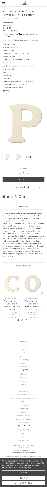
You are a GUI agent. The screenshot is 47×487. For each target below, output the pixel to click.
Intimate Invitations (23, 419)
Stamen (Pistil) (23, 409)
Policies (23, 353)
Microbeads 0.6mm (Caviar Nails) (24, 398)
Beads (23, 384)
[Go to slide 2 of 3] (22, 320)
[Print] (12, 196)
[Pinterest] (24, 196)
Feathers (23, 377)
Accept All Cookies (23, 483)
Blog (23, 349)
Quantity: (23, 168)
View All (23, 433)
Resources (23, 346)
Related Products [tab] (23, 266)
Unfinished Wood (23, 405)
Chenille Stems (23, 395)
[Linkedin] (20, 196)
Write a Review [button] (32, 40)
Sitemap (23, 367)
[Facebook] (4, 196)
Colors (23, 374)
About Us (23, 356)
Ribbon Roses (23, 412)
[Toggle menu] (3, 3)
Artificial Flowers (23, 416)
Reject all (24, 478)
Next (41, 293)
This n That (23, 423)
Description (23, 206)
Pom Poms (23, 391)
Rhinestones (24, 381)
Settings (23, 472)
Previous (3, 293)
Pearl (23, 388)
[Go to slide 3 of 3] (26, 320)
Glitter (23, 402)
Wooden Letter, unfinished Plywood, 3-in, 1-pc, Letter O (33, 305)
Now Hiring (23, 360)
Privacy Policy (27, 467)
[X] (16, 196)
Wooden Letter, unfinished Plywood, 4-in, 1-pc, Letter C (12, 305)
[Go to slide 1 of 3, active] (18, 320)
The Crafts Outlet (23, 430)
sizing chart (15, 249)
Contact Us (23, 363)
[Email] (8, 196)
